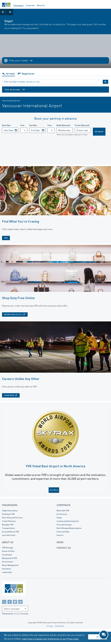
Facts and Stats (63, 531)
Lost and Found (8, 535)
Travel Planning (8, 521)
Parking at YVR (8, 514)
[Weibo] (20, 602)
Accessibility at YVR (10, 531)
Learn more (9, 395)
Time (22, 125)
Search (105, 82)
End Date (33, 125)
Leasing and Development (68, 521)
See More (54, 490)
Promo (82, 125)
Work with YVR (63, 510)
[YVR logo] (19, 589)
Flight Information (10, 510)
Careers (60, 535)
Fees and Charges (64, 524)
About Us (41, 5)
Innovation (6, 568)
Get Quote (99, 132)
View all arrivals (12, 89)
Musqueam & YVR (9, 558)
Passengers (19, 5)
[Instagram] (15, 602)
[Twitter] (4, 602)
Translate (23, 613)
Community (7, 554)
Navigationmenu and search (6, 12)
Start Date (6, 125)
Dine (6, 238)
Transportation (8, 528)
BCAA (63, 125)
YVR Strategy (7, 547)
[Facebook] (9, 602)
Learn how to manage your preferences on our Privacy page (50, 638)
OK (97, 637)
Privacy (50, 626)
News (60, 542)
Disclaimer (59, 626)
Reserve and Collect (13, 314)
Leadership (7, 572)
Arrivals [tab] (10, 73)
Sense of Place (8, 551)
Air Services (62, 514)
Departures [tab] (28, 73)
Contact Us (64, 547)
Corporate (30, 5)
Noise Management (10, 565)
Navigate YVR (7, 524)
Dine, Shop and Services (12, 517)
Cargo (59, 517)
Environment (7, 561)
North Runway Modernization (69, 528)
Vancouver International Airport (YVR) (6, 5)
